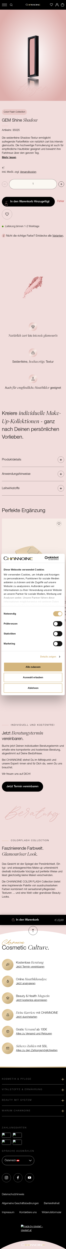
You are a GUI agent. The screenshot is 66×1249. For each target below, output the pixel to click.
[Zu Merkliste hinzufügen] (7, 214)
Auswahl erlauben (33, 677)
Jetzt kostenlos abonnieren (31, 1000)
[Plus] (61, 184)
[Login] (57, 4)
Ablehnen (33, 688)
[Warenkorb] (62, 4)
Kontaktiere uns (28, 1212)
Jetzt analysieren (25, 983)
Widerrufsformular (51, 1212)
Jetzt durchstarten (26, 1017)
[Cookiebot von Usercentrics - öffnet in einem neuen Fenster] (48, 558)
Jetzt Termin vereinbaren (30, 967)
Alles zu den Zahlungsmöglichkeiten (37, 1050)
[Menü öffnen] (4, 4)
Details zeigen (48, 656)
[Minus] (5, 184)
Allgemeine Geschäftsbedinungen (20, 1203)
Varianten (57, 235)
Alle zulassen (33, 667)
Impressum (8, 1212)
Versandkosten (28, 172)
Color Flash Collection (14, 112)
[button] (33, 460)
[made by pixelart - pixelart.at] (33, 1228)
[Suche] (11, 4)
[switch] (57, 623)
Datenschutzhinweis (13, 1194)
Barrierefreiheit (52, 1203)
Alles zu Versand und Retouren (34, 1034)
